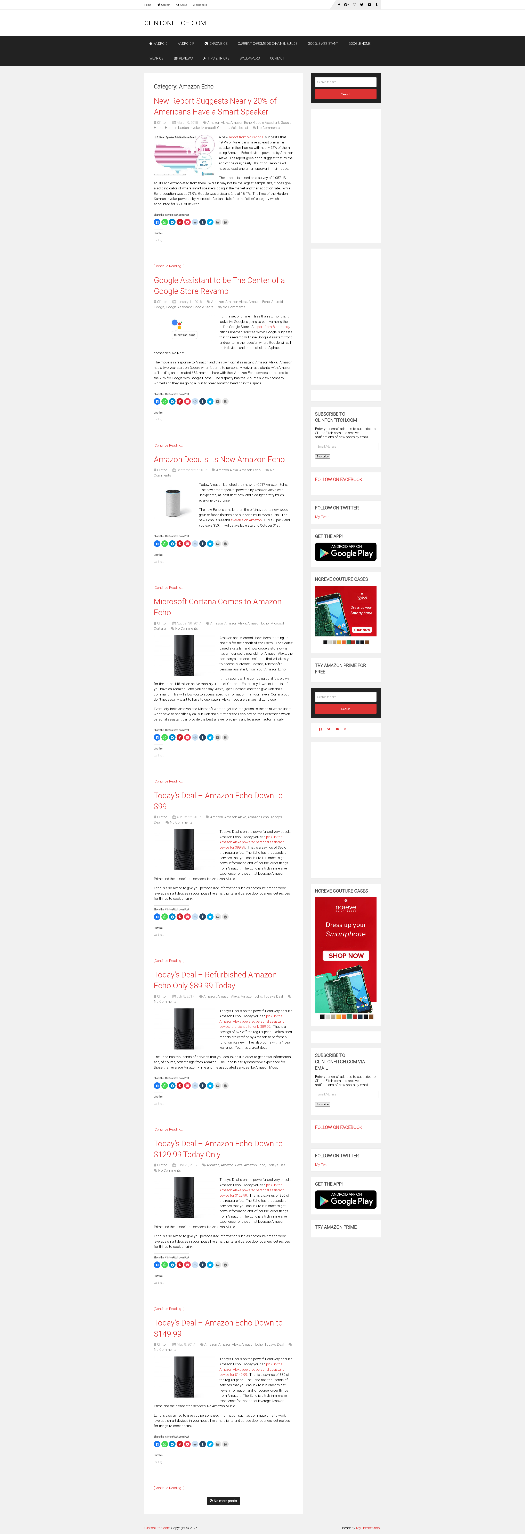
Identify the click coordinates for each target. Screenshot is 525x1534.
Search (345, 94)
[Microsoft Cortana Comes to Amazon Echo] (184, 655)
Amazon (217, 302)
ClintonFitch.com (175, 23)
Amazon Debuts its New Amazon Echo (219, 459)
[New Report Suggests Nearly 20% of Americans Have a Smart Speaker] (184, 155)
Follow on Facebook (338, 479)
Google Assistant (323, 44)
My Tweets (323, 517)
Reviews (185, 58)
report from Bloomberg (272, 327)
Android (160, 44)
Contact (165, 4)
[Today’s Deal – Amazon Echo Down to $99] (184, 849)
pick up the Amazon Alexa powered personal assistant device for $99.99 (251, 842)
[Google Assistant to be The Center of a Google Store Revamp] (184, 330)
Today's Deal (273, 996)
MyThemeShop (368, 1528)
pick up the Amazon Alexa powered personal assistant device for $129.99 (251, 1190)
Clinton (162, 122)
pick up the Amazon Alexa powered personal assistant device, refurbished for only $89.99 (251, 1021)
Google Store (203, 307)
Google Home (359, 44)
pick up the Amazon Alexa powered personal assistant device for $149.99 (251, 1369)
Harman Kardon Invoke (182, 128)
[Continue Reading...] (169, 266)
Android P (186, 44)
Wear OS (156, 58)
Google (159, 307)
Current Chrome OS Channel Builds (268, 44)
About (183, 4)
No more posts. (226, 1501)
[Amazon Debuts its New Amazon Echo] (174, 502)
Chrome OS (218, 44)
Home (147, 4)
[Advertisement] (306, 23)
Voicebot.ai (239, 128)
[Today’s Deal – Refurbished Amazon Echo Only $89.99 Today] (184, 1028)
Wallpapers (200, 4)
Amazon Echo (241, 122)
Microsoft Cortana (215, 128)
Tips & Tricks (218, 58)
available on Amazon (246, 520)
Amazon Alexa (218, 122)
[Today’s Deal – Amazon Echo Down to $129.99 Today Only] (184, 1197)
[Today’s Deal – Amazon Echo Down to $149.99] (184, 1377)
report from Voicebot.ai (246, 137)
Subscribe (323, 456)
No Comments (268, 128)
